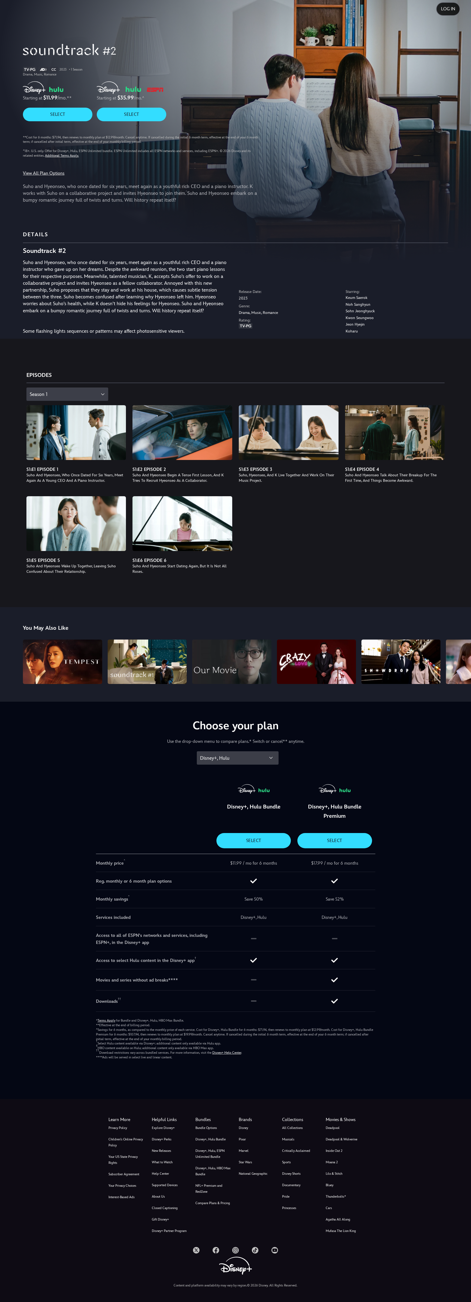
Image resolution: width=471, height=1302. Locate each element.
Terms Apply (106, 1020)
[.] (196, 1250)
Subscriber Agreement (123, 1174)
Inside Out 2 (334, 1151)
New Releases (161, 1151)
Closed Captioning (165, 1208)
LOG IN (448, 8)
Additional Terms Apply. (62, 156)
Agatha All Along (338, 1219)
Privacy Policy (117, 1128)
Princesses (289, 1208)
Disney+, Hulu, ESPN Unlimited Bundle (210, 1154)
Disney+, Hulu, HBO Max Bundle (213, 1171)
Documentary (291, 1185)
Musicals (288, 1139)
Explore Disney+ (163, 1128)
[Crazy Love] (316, 662)
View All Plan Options (43, 173)
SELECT (57, 114)
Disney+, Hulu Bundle (210, 1139)
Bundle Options (206, 1128)
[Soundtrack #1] (147, 662)
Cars (329, 1208)
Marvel (244, 1151)
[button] (170, 1120)
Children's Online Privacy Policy (125, 1142)
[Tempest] (62, 662)
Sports (286, 1162)
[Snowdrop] (400, 662)
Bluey (329, 1185)
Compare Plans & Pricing (212, 1203)
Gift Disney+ (160, 1219)
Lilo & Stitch (334, 1174)
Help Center (160, 1174)
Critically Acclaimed (296, 1151)
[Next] (460, 661)
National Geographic (253, 1174)
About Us (158, 1196)
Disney (243, 1128)
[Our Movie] (231, 662)
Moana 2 (332, 1162)
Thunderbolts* (336, 1196)
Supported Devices (165, 1185)
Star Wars (245, 1162)
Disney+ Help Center (226, 1053)
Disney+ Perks (161, 1139)
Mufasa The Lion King (341, 1231)
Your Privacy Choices (122, 1186)
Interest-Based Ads (121, 1197)
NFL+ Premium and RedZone (208, 1189)
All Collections (292, 1128)
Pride (285, 1196)
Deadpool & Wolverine (341, 1139)
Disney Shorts (291, 1174)
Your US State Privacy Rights (123, 1160)
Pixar (242, 1139)
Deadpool (333, 1128)
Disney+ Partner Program (169, 1231)
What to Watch (162, 1162)
